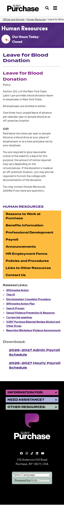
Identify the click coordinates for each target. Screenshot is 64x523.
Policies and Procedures (27, 261)
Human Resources (36, 19)
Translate (43, 480)
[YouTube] (43, 453)
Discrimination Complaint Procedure (28, 299)
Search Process (15, 308)
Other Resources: (26, 407)
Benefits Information (24, 225)
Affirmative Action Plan (20, 304)
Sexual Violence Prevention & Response (30, 313)
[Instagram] (26, 453)
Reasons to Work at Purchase (23, 216)
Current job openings (19, 317)
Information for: (25, 392)
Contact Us (16, 275)
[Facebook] (21, 453)
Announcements (21, 246)
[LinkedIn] (37, 453)
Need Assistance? (25, 399)
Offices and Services (14, 19)
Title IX (10, 294)
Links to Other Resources (28, 268)
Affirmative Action (17, 290)
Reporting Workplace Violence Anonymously (33, 330)
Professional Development (29, 232)
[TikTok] (32, 453)
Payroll (12, 239)
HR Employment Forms (26, 254)
